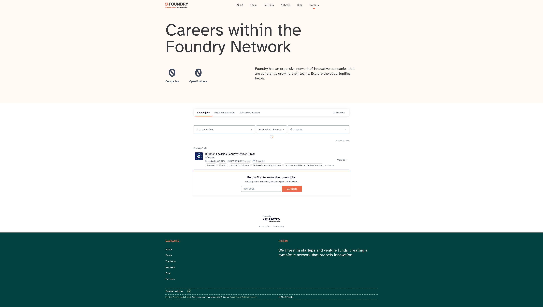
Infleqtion (210, 157)
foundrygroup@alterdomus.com (243, 297)
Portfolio (170, 261)
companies (224, 112)
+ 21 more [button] (329, 165)
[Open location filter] (345, 129)
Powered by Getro (342, 141)
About (168, 249)
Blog (168, 273)
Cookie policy (278, 226)
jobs (203, 112)
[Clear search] (251, 129)
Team (168, 255)
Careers (170, 279)
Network (170, 267)
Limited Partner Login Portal (178, 297)
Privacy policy (265, 226)
